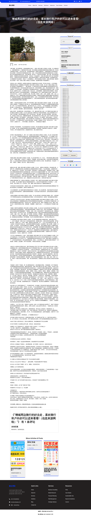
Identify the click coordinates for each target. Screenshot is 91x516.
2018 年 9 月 (66, 127)
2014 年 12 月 (66, 145)
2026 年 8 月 (66, 89)
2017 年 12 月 (66, 130)
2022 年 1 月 (66, 118)
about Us (33, 492)
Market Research (52, 492)
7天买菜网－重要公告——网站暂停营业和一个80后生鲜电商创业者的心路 (28, 404)
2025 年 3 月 (66, 108)
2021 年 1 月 (66, 120)
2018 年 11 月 (66, 124)
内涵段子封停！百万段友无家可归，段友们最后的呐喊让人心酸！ (26, 407)
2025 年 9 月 (66, 99)
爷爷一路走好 (64, 51)
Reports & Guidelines (70, 498)
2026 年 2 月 (66, 93)
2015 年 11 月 (66, 136)
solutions (33, 498)
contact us (33, 505)
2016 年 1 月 (66, 133)
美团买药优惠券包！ (66, 56)
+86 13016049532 (14, 1)
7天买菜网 (65, 155)
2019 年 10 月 (66, 123)
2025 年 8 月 (66, 101)
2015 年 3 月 (66, 141)
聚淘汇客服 (64, 60)
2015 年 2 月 (66, 142)
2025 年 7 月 (66, 102)
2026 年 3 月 (66, 92)
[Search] (77, 41)
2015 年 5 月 (66, 138)
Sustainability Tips (69, 495)
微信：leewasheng (15, 505)
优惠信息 (65, 78)
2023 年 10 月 (66, 114)
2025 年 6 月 (66, 104)
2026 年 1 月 (66, 95)
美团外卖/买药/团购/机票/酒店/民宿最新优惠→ (70, 65)
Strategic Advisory (52, 502)
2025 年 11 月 (66, 96)
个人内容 (65, 77)
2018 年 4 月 (66, 129)
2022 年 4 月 (66, 117)
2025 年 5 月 (66, 105)
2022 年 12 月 (66, 115)
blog (32, 502)
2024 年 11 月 (66, 112)
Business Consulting (52, 489)
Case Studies (68, 492)
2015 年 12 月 (66, 135)
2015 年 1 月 (66, 144)
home (32, 489)
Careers (67, 502)
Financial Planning (52, 495)
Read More (15, 476)
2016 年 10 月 (66, 132)
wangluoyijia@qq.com (26, 1)
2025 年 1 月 (66, 111)
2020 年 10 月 (66, 121)
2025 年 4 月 (66, 107)
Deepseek (73, 155)
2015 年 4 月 (66, 139)
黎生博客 (12, 5)
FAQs (66, 489)
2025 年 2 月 (66, 110)
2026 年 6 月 (66, 90)
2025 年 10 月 (66, 98)
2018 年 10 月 (66, 126)
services (33, 495)
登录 (23, 429)
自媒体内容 (65, 80)
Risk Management (52, 498)
